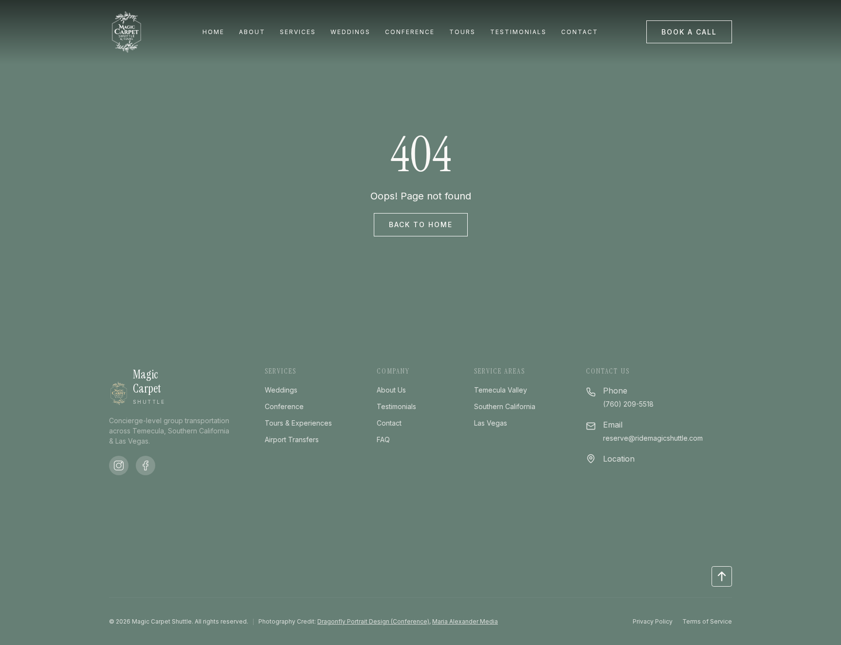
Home (213, 32)
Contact (579, 32)
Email (612, 425)
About (252, 32)
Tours (462, 32)
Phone (615, 390)
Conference (410, 32)
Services (298, 32)
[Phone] (591, 391)
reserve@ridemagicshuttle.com (653, 438)
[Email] (591, 425)
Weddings (350, 32)
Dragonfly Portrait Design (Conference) (373, 621)
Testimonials (518, 32)
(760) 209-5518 (628, 404)
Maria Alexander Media (465, 621)
